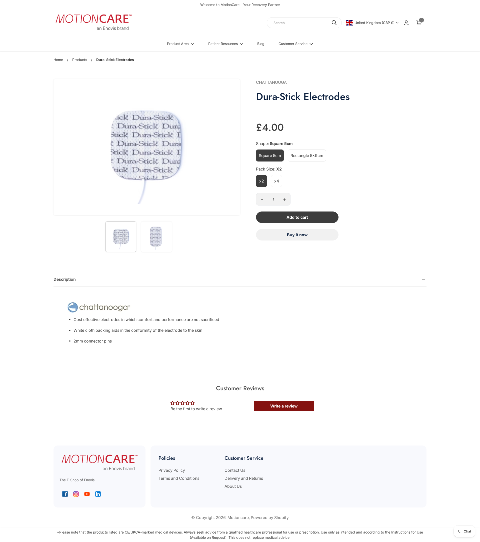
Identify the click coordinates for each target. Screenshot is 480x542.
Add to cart (297, 217)
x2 (261, 181)
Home (58, 60)
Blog (260, 44)
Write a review (284, 406)
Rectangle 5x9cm (306, 155)
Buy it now (297, 234)
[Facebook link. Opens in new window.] (65, 494)
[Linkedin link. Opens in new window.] (98, 494)
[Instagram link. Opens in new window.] (76, 494)
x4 (276, 181)
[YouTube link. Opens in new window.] (87, 494)
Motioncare (238, 517)
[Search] (334, 22)
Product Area (178, 44)
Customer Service (293, 44)
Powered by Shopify (270, 517)
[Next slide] (233, 147)
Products (79, 60)
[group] (121, 237)
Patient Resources (223, 44)
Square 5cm (270, 155)
